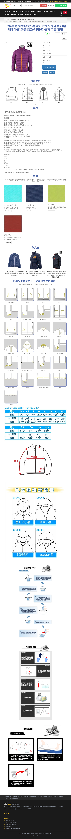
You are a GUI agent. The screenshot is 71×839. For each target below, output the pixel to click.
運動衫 (27, 11)
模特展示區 (28, 14)
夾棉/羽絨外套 (30, 19)
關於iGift (7, 11)
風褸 (32, 11)
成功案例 (20, 14)
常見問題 (45, 796)
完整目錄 (61, 13)
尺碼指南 (13, 14)
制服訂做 (14, 11)
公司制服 (38, 11)
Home (7, 19)
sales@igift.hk (30, 1)
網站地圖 (35, 835)
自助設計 (45, 72)
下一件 (64, 34)
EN (65, 13)
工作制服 (45, 11)
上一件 (57, 34)
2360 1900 (21, 1)
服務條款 (7, 796)
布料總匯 (29, 796)
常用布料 (55, 796)
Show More (8, 211)
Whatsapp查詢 (62, 5)
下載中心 (34, 14)
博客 (25, 796)
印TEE (21, 11)
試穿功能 (52, 72)
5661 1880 (14, 824)
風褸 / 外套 (21, 19)
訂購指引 (50, 796)
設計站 (11, 798)
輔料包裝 (61, 796)
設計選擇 (34, 796)
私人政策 (12, 796)
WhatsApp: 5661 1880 (11, 1)
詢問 (64, 38)
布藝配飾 (52, 11)
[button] (35, 104)
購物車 (52, 5)
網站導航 (20, 796)
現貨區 (7, 14)
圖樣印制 (7, 798)
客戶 (16, 796)
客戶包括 (39, 796)
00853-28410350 (13, 822)
